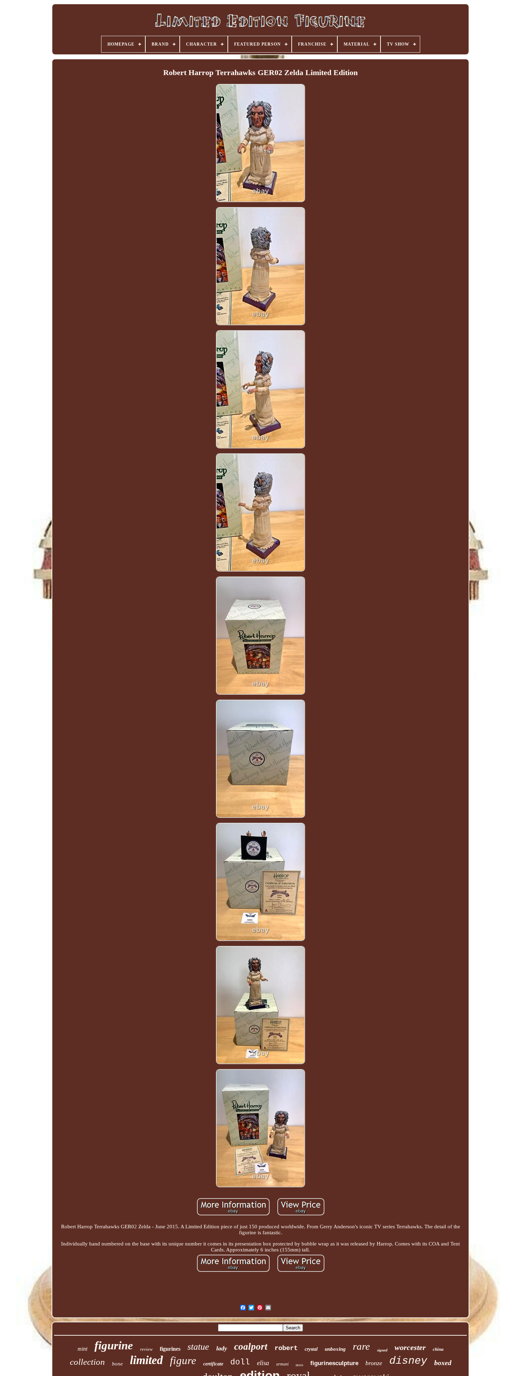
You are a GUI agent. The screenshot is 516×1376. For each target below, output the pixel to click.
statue (198, 1347)
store (299, 1365)
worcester (410, 1347)
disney (408, 1361)
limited (146, 1360)
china (438, 1349)
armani (282, 1364)
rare (361, 1346)
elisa (263, 1363)
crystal (311, 1349)
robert (286, 1348)
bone (117, 1364)
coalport (250, 1346)
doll (240, 1362)
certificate (213, 1364)
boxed (442, 1363)
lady (221, 1348)
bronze (373, 1363)
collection (87, 1362)
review (146, 1349)
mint (82, 1349)
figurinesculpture (334, 1363)
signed (382, 1350)
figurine (113, 1345)
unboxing (335, 1349)
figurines (170, 1349)
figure (183, 1360)
